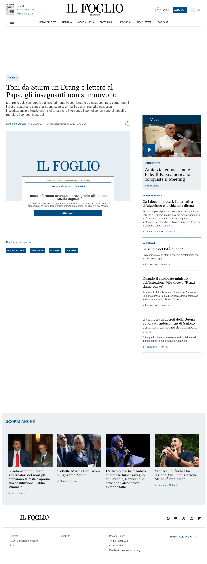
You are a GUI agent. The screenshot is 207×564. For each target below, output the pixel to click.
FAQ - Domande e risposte (24, 540)
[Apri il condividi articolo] (126, 123)
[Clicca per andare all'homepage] (34, 518)
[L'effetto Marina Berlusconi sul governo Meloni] (79, 450)
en (198, 10)
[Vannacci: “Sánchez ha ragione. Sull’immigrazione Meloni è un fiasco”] (177, 450)
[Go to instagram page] (191, 518)
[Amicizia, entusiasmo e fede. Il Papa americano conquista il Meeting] (171, 140)
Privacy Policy (117, 536)
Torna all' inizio (181, 536)
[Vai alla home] (94, 10)
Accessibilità (116, 545)
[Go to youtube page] (175, 518)
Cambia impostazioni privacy (125, 550)
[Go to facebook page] (168, 518)
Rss (12, 545)
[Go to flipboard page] (199, 518)
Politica (13, 77)
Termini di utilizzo (118, 540)
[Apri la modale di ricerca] (195, 22)
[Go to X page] (183, 518)
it (193, 10)
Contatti (14, 536)
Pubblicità (64, 536)
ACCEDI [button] (79, 186)
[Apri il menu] (12, 22)
